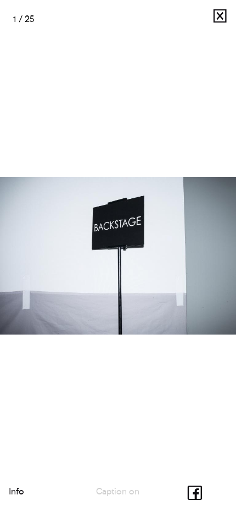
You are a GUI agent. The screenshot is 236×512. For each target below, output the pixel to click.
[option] (118, 256)
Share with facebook (198, 491)
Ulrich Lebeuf (184, 19)
